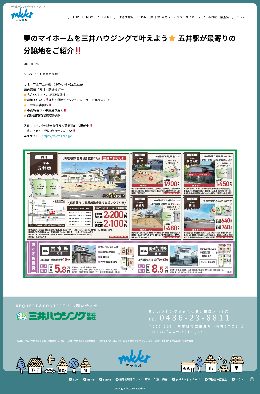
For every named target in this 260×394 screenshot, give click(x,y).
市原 (150, 17)
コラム (241, 17)
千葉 (157, 17)
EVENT (106, 17)
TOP (76, 17)
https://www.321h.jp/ (57, 136)
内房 (164, 17)
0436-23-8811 (195, 317)
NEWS (90, 17)
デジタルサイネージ (187, 17)
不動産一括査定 (218, 17)
